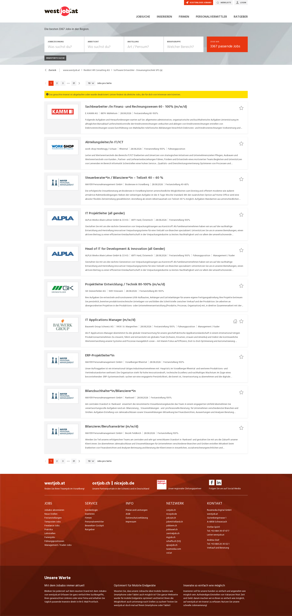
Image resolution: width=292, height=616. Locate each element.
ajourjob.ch (171, 545)
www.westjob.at (71, 70)
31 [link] (74, 83)
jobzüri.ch (171, 518)
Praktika (48, 529)
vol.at (169, 553)
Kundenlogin (91, 510)
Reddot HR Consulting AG (97, 70)
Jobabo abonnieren (54, 510)
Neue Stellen (50, 514)
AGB (128, 514)
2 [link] (56, 83)
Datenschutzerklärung (137, 518)
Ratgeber (90, 529)
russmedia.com (173, 549)
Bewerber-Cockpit (94, 525)
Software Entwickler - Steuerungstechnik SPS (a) (138, 70)
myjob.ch (170, 537)
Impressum (131, 522)
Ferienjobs (49, 537)
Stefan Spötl (213, 527)
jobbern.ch (171, 525)
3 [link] (62, 83)
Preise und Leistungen (137, 510)
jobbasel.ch (172, 529)
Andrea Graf (213, 540)
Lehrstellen (49, 533)
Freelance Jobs (51, 525)
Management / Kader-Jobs (57, 545)
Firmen (88, 518)
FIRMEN (184, 16)
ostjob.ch (101, 483)
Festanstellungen (53, 518)
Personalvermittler (94, 522)
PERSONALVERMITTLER (211, 16)
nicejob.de (124, 483)
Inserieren (90, 514)
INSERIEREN (164, 16)
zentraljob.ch (172, 533)
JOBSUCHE (143, 16)
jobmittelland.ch (174, 522)
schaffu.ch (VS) (173, 541)
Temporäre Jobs (52, 522)
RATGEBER (241, 16)
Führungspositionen (54, 541)
